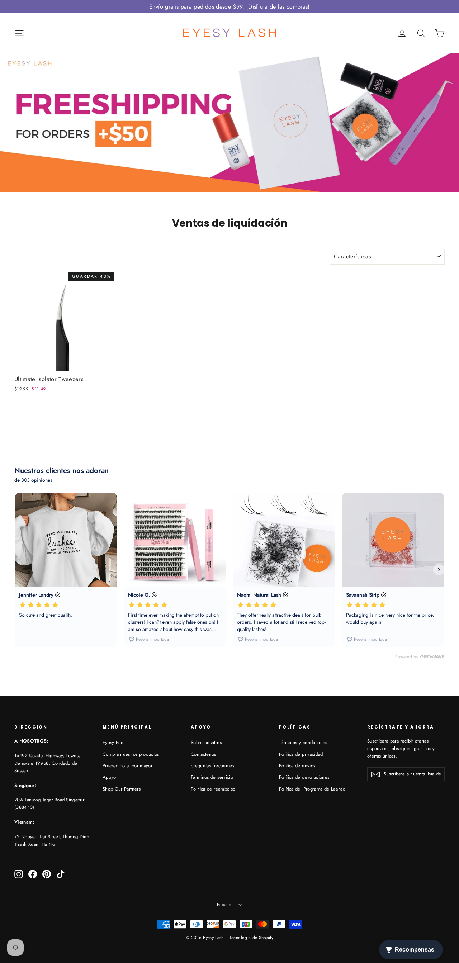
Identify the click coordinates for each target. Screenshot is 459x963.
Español (225, 904)
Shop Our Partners (122, 789)
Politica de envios (297, 765)
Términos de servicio (212, 777)
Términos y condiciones (303, 742)
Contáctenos (203, 754)
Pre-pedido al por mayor (127, 765)
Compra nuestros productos (131, 754)
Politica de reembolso (213, 789)
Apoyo (109, 777)
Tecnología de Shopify (251, 937)
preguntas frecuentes (212, 765)
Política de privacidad (301, 754)
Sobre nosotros (206, 742)
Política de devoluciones (304, 777)
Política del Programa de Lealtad (312, 789)
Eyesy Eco (113, 742)
